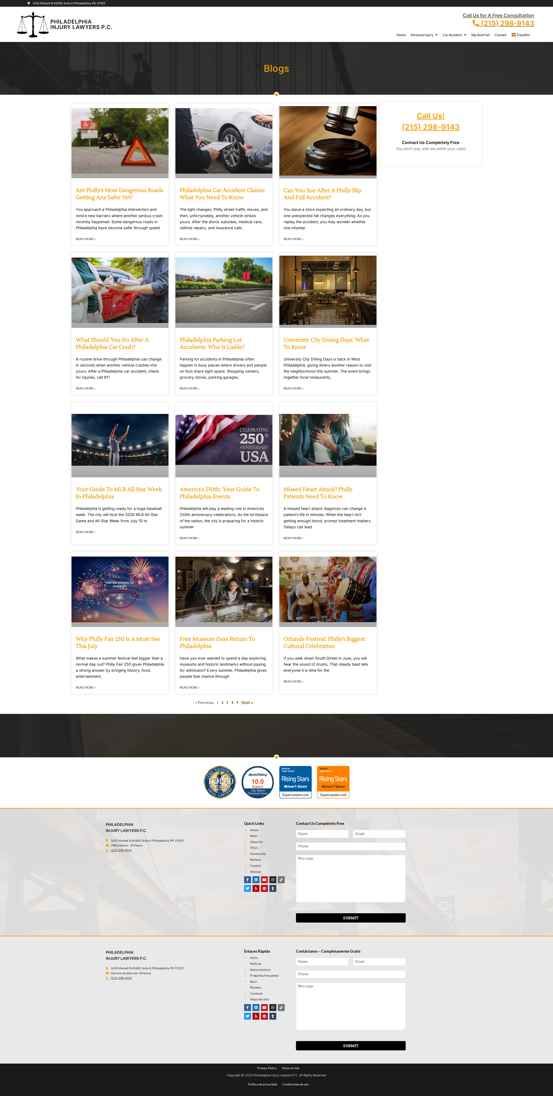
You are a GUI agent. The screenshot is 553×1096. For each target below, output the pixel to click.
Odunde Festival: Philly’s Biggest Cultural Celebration (324, 643)
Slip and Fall (480, 35)
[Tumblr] (272, 888)
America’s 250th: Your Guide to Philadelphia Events (219, 493)
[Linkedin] (256, 879)
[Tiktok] (281, 879)
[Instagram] (272, 879)
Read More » (85, 239)
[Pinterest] (264, 888)
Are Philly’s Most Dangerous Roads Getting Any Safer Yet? (119, 194)
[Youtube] (264, 879)
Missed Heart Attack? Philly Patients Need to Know (318, 493)
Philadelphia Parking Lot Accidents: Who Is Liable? (212, 343)
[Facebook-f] (247, 879)
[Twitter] (247, 888)
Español (523, 35)
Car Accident (452, 35)
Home (401, 35)
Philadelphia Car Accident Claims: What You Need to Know (222, 194)
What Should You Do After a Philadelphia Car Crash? (112, 343)
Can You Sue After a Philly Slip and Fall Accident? (322, 194)
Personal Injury (422, 35)
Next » (247, 702)
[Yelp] (256, 888)
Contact (500, 35)
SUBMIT (351, 917)
